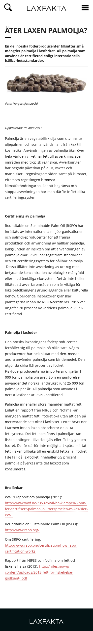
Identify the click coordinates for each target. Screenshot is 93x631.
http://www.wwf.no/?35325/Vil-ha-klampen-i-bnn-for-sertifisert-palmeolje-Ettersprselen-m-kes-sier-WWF (46, 509)
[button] (8, 7)
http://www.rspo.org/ (22, 530)
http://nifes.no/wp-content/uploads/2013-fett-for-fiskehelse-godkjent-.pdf (39, 572)
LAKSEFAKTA (46, 8)
